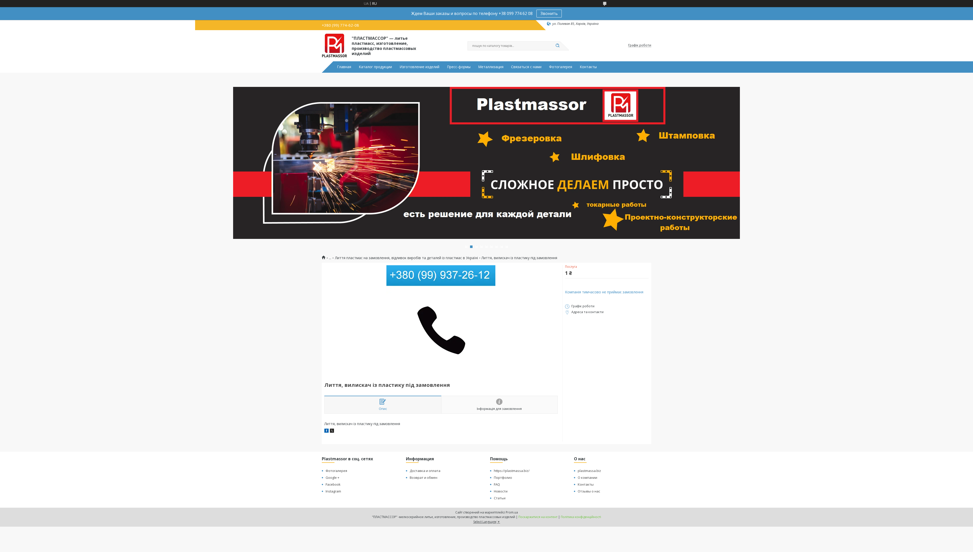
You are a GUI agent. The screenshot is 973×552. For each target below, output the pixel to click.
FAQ (497, 484)
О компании (587, 477)
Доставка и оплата (425, 470)
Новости (501, 491)
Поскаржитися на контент (537, 517)
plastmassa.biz (589, 470)
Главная (344, 67)
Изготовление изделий (419, 67)
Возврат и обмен (423, 477)
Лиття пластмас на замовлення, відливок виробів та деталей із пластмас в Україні (406, 258)
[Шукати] (557, 45)
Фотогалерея (560, 67)
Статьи (500, 498)
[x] (332, 431)
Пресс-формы (459, 67)
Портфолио (503, 477)
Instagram (333, 491)
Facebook (333, 484)
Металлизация (490, 67)
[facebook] (326, 431)
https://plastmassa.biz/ (512, 470)
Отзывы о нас (589, 491)
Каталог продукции (375, 67)
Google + (332, 477)
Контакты (588, 67)
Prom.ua (512, 512)
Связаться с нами (526, 67)
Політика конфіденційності (581, 517)
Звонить (549, 13)
